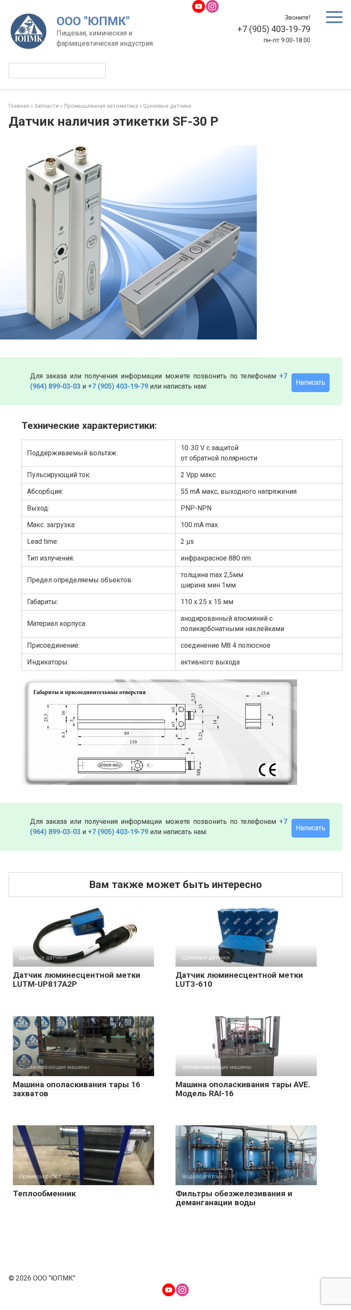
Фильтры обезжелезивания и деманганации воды (234, 1198)
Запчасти (46, 106)
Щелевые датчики (167, 106)
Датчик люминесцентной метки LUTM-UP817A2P (76, 979)
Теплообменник (44, 1193)
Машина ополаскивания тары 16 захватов (76, 1089)
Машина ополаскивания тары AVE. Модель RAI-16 (243, 1089)
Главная (19, 106)
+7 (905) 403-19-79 (118, 386)
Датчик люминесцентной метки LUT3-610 (239, 979)
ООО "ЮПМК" (93, 21)
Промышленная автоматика (101, 106)
